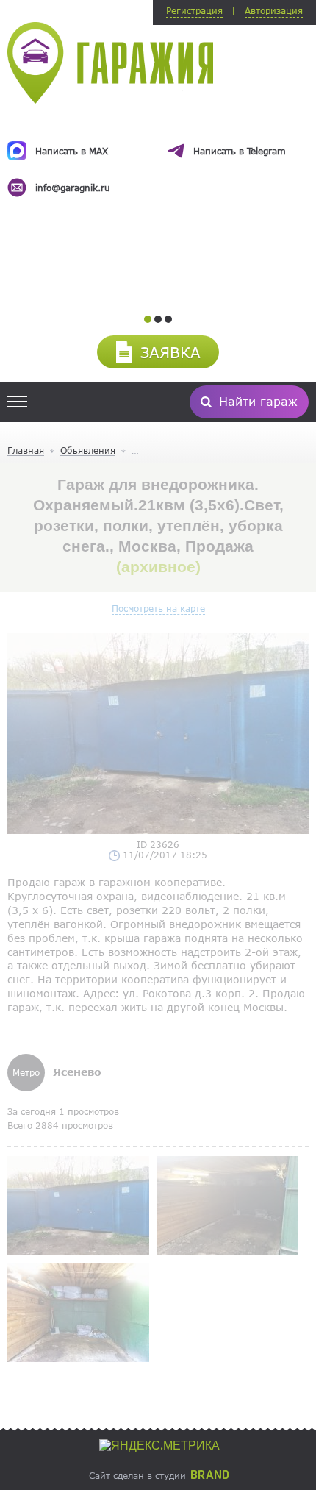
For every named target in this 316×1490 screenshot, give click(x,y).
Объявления (87, 450)
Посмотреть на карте (158, 608)
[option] (158, 156)
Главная (25, 450)
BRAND (209, 1475)
